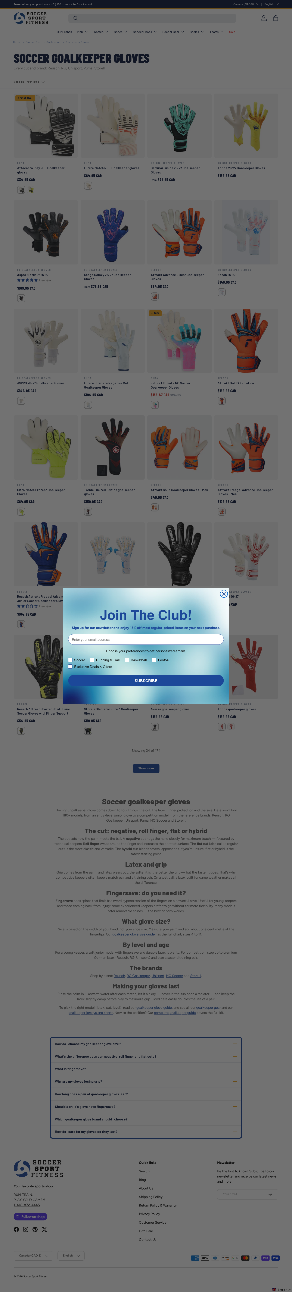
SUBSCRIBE (146, 680)
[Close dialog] (224, 594)
